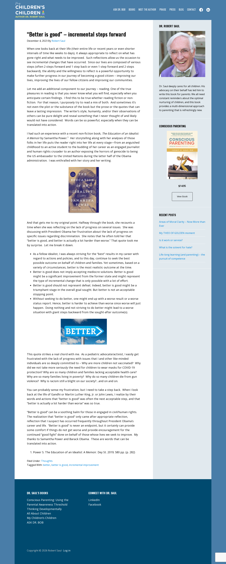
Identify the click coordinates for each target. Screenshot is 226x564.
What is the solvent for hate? (175, 247)
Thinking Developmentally (44, 509)
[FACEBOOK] (201, 10)
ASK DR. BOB (35, 522)
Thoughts (47, 461)
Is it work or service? (171, 240)
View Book (182, 196)
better (46, 465)
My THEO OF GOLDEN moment (177, 233)
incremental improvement (84, 465)
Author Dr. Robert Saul (39, 10)
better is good (59, 465)
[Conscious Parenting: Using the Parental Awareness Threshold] (182, 155)
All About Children (39, 513)
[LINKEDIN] (208, 10)
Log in (66, 550)
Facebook (94, 504)
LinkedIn (94, 500)
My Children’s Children (41, 518)
